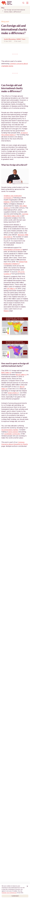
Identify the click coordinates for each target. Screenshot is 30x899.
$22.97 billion (20, 374)
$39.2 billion (5, 372)
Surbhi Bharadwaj (10, 39)
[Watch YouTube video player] (15, 176)
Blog (2, 7)
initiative (6, 202)
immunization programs (12, 249)
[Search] (23, 3)
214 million (10, 288)
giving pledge (13, 432)
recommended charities (9, 430)
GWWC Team (20, 39)
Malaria (6, 311)
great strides (12, 393)
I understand (15, 896)
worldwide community (12, 434)
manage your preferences (9, 892)
